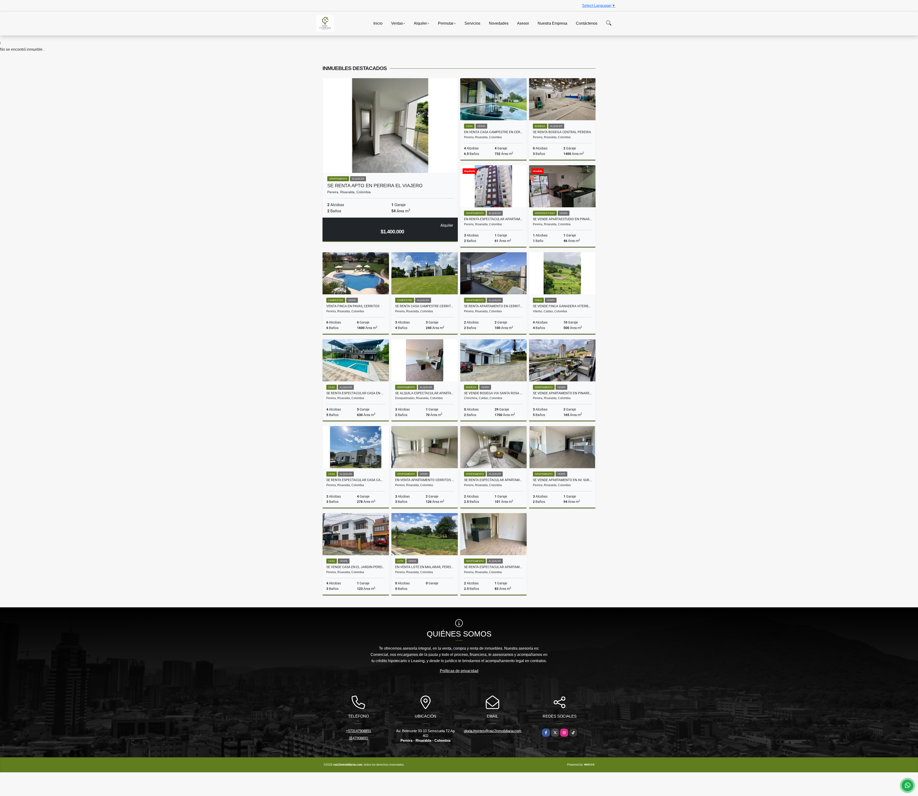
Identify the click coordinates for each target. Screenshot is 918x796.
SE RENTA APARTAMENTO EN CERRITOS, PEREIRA (493, 306)
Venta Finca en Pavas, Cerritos (352, 306)
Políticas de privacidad (459, 671)
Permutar (446, 23)
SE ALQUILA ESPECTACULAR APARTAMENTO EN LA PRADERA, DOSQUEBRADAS (424, 393)
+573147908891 (358, 731)
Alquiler (420, 23)
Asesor (523, 23)
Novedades (498, 23)
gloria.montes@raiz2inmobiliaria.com (492, 731)
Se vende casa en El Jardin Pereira (355, 567)
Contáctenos (586, 23)
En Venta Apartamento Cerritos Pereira (424, 480)
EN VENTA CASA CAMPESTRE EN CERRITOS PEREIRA (493, 132)
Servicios (472, 23)
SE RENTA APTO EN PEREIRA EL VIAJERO (375, 185)
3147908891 (358, 738)
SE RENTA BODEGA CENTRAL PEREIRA (562, 132)
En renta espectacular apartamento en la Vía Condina (493, 219)
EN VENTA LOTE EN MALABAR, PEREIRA (424, 567)
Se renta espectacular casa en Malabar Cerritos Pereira (355, 393)
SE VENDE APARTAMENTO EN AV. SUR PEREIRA (562, 480)
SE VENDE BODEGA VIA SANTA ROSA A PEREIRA (493, 393)
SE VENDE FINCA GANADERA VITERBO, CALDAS (562, 306)
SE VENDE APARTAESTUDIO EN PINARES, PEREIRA (562, 219)
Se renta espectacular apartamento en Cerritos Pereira (493, 567)
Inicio (377, 23)
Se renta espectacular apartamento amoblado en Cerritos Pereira (493, 480)
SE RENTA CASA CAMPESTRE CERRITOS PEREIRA (424, 306)
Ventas (397, 23)
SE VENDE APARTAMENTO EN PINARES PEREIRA (562, 393)
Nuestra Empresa (552, 23)
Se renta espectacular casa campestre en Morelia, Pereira (355, 480)
